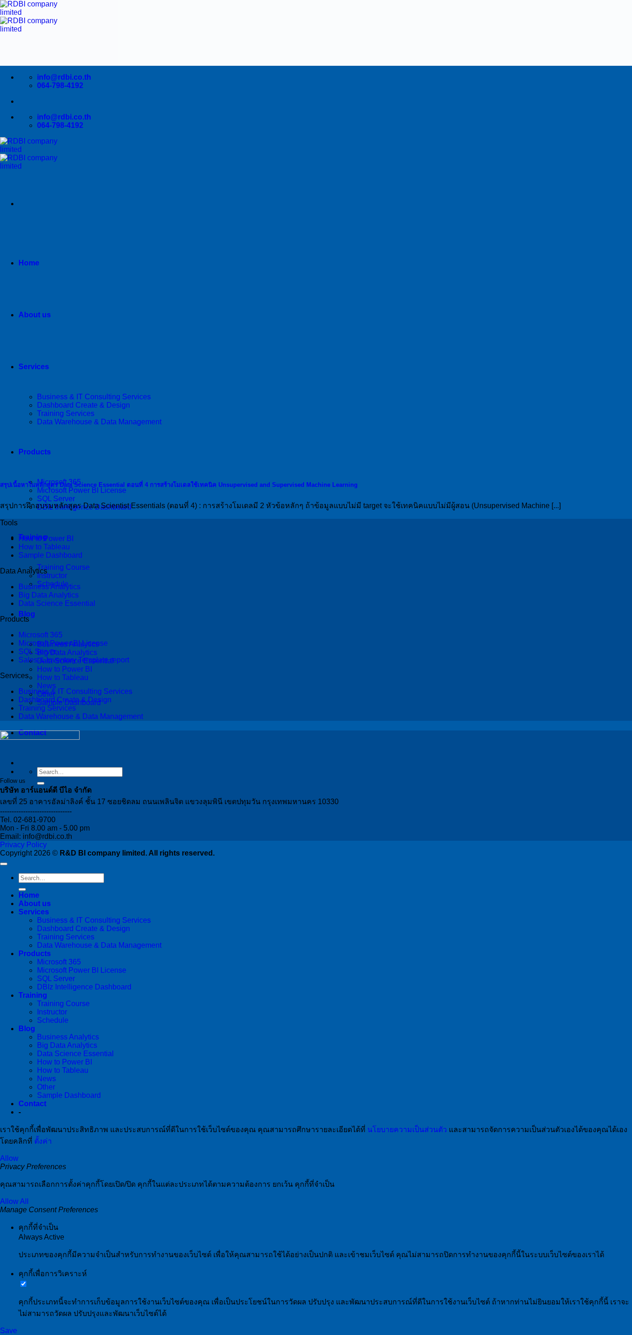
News (46, 686)
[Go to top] (3, 864)
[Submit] (40, 783)
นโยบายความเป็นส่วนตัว (407, 1129)
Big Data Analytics (67, 652)
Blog (27, 614)
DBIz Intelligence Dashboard (84, 987)
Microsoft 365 (40, 635)
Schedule (52, 1020)
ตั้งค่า (43, 1141)
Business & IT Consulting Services (75, 691)
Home (29, 263)
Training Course (63, 567)
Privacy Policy (23, 845)
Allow (9, 1158)
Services (34, 912)
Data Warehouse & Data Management (81, 716)
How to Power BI (64, 669)
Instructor (52, 575)
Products (35, 953)
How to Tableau (62, 677)
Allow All (14, 1201)
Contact (32, 1104)
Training (33, 995)
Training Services (47, 708)
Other (46, 1087)
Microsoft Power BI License (81, 490)
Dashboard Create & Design (65, 700)
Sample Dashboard (50, 555)
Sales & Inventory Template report (74, 660)
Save (8, 1331)
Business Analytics (50, 587)
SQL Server (56, 499)
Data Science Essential (57, 603)
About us (35, 315)
